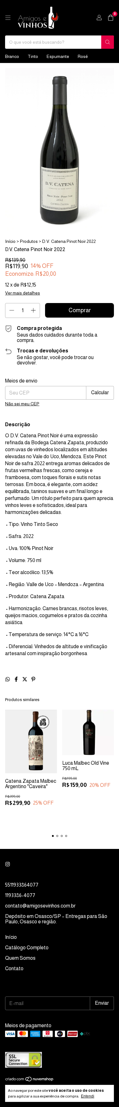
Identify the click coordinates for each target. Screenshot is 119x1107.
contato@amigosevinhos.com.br (40, 905)
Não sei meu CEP (22, 403)
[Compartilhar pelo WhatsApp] (8, 679)
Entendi (87, 1096)
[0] (110, 18)
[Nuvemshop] (29, 1080)
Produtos (29, 241)
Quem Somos (20, 958)
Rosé (83, 56)
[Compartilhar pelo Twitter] (25, 679)
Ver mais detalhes (22, 292)
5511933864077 (21, 885)
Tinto (33, 56)
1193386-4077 (20, 895)
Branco (12, 56)
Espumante (58, 56)
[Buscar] (107, 42)
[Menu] (8, 18)
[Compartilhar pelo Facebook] (17, 679)
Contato (14, 968)
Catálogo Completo (27, 947)
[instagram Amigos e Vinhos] (7, 864)
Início (10, 241)
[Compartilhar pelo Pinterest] (33, 679)
